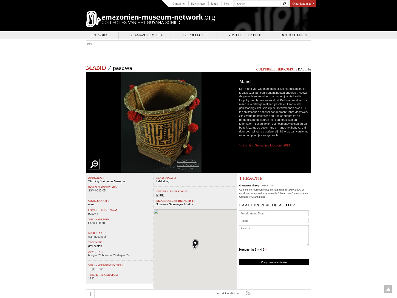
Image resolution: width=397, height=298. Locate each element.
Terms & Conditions (226, 293)
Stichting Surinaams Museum (106, 181)
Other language (302, 3)
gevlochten (95, 246)
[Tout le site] (90, 294)
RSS (248, 293)
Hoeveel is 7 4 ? (253, 249)
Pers (226, 3)
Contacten (179, 3)
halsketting (163, 181)
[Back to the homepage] (150, 19)
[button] (195, 244)
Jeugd (214, 3)
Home (89, 43)
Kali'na (304, 69)
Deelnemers (198, 3)
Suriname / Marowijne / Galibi (174, 204)
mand (96, 67)
